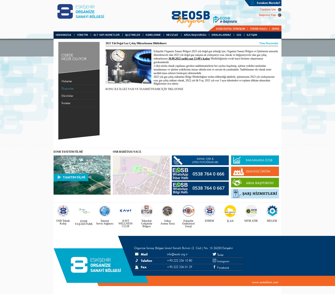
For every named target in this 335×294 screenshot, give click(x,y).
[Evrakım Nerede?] (263, 3)
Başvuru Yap (267, 15)
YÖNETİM (82, 35)
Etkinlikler (67, 96)
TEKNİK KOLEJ (258, 29)
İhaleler (66, 103)
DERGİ (275, 29)
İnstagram (222, 261)
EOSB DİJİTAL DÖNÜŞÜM (230, 29)
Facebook (222, 267)
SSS (239, 35)
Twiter (220, 255)
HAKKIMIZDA (63, 35)
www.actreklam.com (265, 282)
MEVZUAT (172, 35)
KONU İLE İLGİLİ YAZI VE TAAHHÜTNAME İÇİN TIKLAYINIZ (144, 89)
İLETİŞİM (249, 35)
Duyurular (68, 88)
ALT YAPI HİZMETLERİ (106, 35)
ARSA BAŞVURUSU (195, 35)
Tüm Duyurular (268, 43)
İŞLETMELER (132, 35)
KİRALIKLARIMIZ (221, 35)
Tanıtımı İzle (268, 9)
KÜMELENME (153, 35)
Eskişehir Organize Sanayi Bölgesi (82, 11)
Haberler (67, 81)
